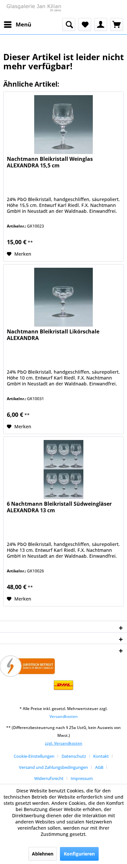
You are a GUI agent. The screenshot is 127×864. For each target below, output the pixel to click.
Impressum (82, 778)
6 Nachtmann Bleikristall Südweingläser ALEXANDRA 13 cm (59, 507)
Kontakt (101, 756)
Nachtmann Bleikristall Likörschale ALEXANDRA (53, 335)
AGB (99, 767)
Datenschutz (74, 756)
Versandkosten (63, 716)
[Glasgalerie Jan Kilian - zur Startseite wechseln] (33, 9)
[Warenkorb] (116, 24)
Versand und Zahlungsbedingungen (53, 767)
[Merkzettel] (84, 24)
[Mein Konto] (100, 24)
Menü (23, 24)
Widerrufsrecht (49, 778)
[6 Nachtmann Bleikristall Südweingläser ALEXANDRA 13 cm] (63, 469)
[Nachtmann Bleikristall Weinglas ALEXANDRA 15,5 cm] (63, 124)
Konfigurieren (79, 854)
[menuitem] (17, 24)
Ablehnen (42, 854)
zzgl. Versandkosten (63, 743)
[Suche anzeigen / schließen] (68, 24)
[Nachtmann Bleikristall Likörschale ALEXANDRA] (63, 297)
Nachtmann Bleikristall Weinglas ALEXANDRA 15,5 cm (50, 162)
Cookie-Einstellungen (34, 756)
